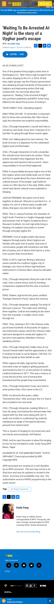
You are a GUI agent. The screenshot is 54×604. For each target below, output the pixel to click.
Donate (45, 4)
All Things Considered (19, 489)
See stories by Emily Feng (28, 531)
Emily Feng (15, 43)
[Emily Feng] (8, 511)
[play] (3, 601)
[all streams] (50, 601)
